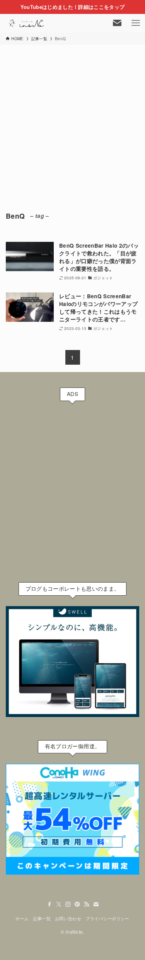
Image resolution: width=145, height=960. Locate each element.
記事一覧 (42, 918)
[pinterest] (77, 904)
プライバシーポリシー (107, 918)
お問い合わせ (68, 918)
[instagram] (68, 904)
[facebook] (49, 904)
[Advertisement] (72, 121)
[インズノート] (27, 23)
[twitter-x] (58, 904)
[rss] (86, 904)
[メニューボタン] (135, 23)
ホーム (22, 918)
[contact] (95, 904)
